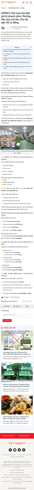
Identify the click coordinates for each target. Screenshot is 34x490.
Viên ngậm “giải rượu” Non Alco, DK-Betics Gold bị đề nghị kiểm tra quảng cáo (16, 353)
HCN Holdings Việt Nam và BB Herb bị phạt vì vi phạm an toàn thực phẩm (16, 417)
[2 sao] (25, 301)
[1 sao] (23, 301)
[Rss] (23, 450)
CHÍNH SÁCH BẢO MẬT (25, 454)
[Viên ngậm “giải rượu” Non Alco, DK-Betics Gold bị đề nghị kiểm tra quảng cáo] (17, 340)
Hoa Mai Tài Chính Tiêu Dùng (19, 27)
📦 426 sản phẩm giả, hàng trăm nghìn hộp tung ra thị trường (17, 59)
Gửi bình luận (7, 320)
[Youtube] (14, 450)
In (28, 306)
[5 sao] (31, 301)
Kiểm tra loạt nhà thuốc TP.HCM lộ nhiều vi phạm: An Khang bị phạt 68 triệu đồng (16, 385)
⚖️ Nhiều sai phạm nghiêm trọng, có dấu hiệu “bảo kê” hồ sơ (17, 67)
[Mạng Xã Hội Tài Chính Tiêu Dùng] (8, 2)
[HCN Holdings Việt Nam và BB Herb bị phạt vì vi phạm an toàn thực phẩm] (17, 404)
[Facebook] (10, 450)
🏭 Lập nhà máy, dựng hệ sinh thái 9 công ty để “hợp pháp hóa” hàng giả (17, 50)
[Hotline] (23, 2)
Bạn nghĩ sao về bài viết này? (9, 301)
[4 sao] (29, 301)
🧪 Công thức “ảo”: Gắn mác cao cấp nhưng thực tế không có (17, 54)
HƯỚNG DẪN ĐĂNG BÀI (17, 456)
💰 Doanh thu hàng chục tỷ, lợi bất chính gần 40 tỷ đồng (17, 63)
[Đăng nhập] (31, 2)
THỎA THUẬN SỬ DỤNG (9, 454)
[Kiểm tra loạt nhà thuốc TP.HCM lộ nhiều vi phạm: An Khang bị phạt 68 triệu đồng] (17, 372)
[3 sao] (27, 301)
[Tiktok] (19, 450)
